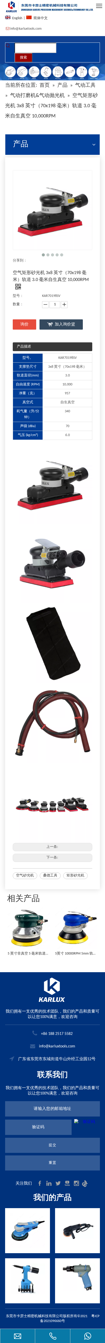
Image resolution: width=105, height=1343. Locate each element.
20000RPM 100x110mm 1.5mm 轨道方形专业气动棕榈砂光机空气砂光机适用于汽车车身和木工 (83, 954)
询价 (24, 324)
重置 (52, 1163)
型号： (18, 296)
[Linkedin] (49, 1183)
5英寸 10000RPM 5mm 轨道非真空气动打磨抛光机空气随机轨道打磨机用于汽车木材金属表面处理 (35, 954)
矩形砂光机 (75, 876)
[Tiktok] (86, 1183)
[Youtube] (67, 1183)
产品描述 (24, 347)
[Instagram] (77, 1183)
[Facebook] (40, 1183)
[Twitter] (58, 1183)
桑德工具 (50, 876)
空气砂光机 (25, 876)
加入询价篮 (65, 324)
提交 (52, 1145)
